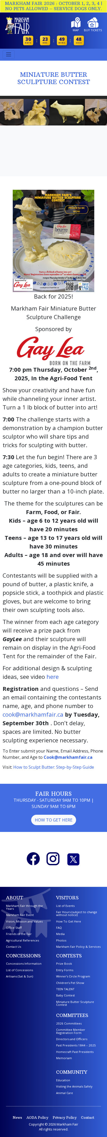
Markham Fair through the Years (24, 907)
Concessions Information (24, 963)
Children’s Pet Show (70, 983)
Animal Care (64, 1093)
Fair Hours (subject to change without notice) (76, 913)
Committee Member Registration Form (70, 1031)
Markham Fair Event (20, 915)
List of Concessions (19, 970)
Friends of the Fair (19, 934)
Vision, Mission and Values (24, 921)
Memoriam (64, 1058)
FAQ (59, 928)
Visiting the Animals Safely (74, 1086)
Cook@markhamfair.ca (68, 757)
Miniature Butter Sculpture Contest (75, 1003)
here (52, 676)
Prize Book (64, 963)
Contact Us (13, 947)
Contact (87, 1117)
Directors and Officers (71, 1039)
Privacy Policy (65, 1117)
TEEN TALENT (65, 989)
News (17, 1117)
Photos (61, 940)
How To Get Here (68, 921)
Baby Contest (65, 995)
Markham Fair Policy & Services (78, 947)
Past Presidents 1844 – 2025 (76, 1045)
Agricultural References (22, 940)
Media (60, 934)
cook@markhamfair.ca (33, 714)
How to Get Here (53, 820)
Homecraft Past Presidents (74, 1052)
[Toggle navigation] (9, 54)
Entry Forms (64, 970)
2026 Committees (69, 1023)
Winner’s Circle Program (73, 976)
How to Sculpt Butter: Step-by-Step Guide (53, 767)
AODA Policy (37, 1117)
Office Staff (14, 928)
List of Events (65, 906)
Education (63, 1080)
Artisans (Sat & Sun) (19, 976)
